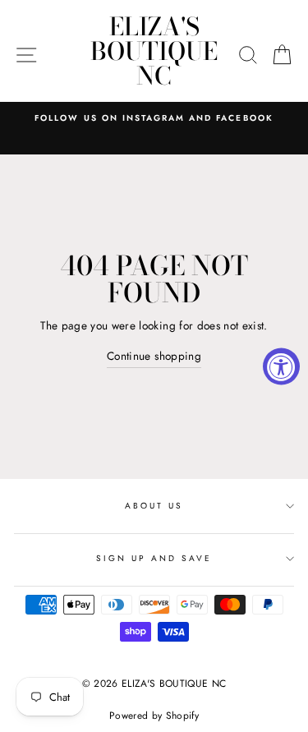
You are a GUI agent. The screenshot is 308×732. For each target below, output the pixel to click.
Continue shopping (154, 356)
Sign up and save (154, 558)
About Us (154, 506)
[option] (154, 118)
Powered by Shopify (154, 715)
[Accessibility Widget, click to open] (281, 366)
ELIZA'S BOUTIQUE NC (154, 50)
